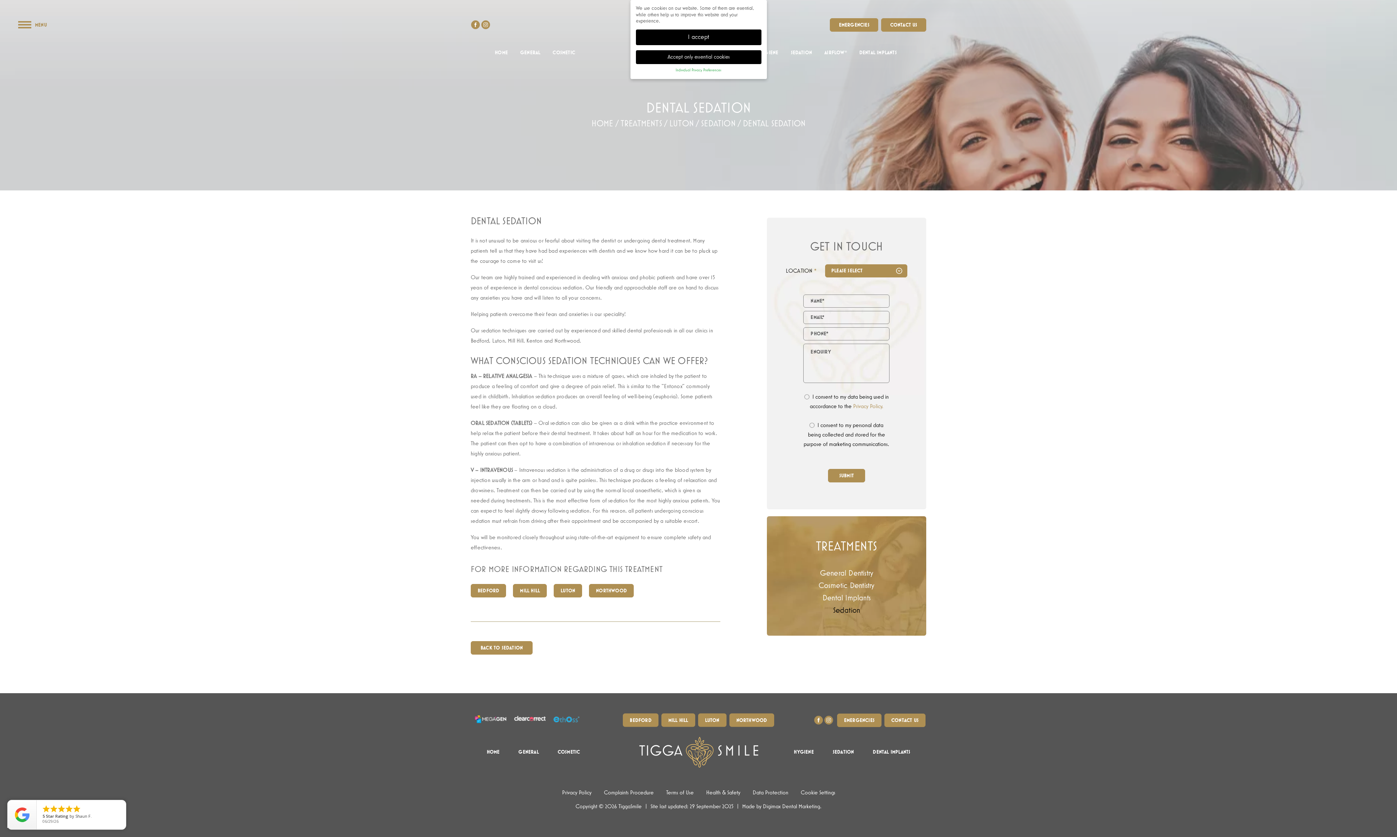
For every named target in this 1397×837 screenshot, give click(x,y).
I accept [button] (698, 37)
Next (897, 157)
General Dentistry (846, 573)
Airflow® (835, 52)
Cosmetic (564, 52)
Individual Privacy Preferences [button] (698, 70)
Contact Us (904, 25)
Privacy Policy (577, 793)
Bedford (488, 590)
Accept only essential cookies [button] (699, 57)
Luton (568, 590)
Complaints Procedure (629, 793)
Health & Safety (723, 793)
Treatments (641, 123)
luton (681, 123)
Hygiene (768, 52)
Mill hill (678, 720)
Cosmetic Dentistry (847, 586)
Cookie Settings (818, 793)
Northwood (611, 590)
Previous (880, 157)
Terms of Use (680, 793)
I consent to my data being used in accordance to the (849, 402)
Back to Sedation (502, 648)
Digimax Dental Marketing (791, 807)
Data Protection (770, 793)
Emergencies (854, 25)
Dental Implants (878, 52)
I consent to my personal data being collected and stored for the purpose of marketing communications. (846, 435)
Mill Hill (530, 590)
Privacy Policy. (868, 407)
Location (801, 271)
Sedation (801, 52)
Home (501, 52)
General (530, 52)
